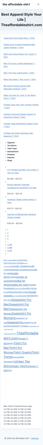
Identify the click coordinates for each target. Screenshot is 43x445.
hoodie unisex (22, 292)
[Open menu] (38, 4)
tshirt (11, 343)
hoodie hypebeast (21, 270)
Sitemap (34, 438)
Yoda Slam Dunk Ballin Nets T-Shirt (19, 38)
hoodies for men (18, 284)
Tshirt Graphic (23, 352)
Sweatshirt (23, 296)
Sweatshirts (14, 322)
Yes (10, 370)
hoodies (12, 277)
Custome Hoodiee (16, 263)
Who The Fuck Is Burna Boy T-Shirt (19, 73)
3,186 (9, 248)
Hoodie (9, 266)
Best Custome (9, 260)
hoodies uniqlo (18, 288)
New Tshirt (15, 296)
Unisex (15, 357)
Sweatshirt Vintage (19, 326)
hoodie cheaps (19, 266)
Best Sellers (18, 260)
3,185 (9, 245)
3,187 (9, 251)
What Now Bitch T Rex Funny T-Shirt (20, 79)
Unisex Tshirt (18, 366)
